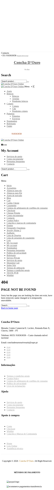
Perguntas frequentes (16, 161)
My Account (12, 243)
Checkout (13, 31)
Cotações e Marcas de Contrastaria (24, 36)
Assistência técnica (15, 448)
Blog (9, 198)
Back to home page (9, 308)
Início (9, 185)
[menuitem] (9, 91)
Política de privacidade (16, 253)
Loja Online (12, 446)
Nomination (12, 248)
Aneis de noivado (14, 195)
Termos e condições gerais (18, 270)
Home (9, 443)
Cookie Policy (13, 220)
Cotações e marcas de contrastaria (21, 223)
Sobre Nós (11, 265)
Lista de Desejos (14, 235)
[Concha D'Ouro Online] (12, 84)
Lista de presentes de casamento (20, 238)
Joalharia (10, 233)
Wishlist (12, 34)
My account (12, 245)
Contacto (11, 164)
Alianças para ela (14, 190)
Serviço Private (13, 258)
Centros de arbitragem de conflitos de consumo (27, 208)
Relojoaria (11, 255)
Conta (11, 29)
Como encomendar (15, 159)
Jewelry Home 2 (14, 230)
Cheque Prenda (13, 213)
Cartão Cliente (13, 203)
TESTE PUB (12, 273)
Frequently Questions (16, 228)
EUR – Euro (14, 17)
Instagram (13, 12)
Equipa (10, 225)
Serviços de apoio (14, 156)
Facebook (13, 10)
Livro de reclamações (16, 386)
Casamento (11, 205)
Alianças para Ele (14, 193)
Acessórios (11, 188)
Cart (8, 200)
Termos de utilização (16, 268)
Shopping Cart (13, 263)
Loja (9, 240)
